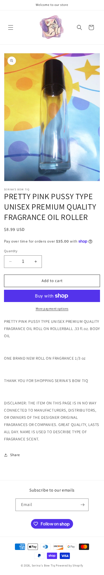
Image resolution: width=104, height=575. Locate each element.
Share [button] (15, 454)
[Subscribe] (82, 504)
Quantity (10, 251)
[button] (11, 27)
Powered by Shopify (69, 565)
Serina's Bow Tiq (43, 565)
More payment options (52, 309)
